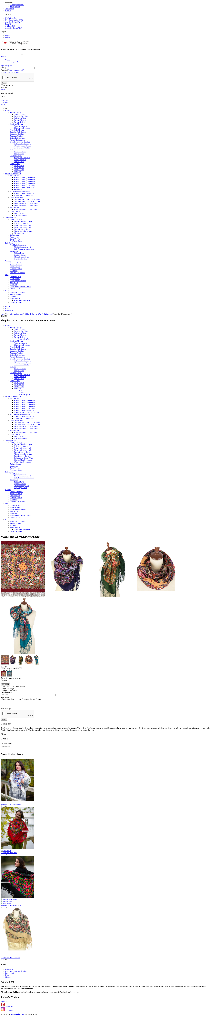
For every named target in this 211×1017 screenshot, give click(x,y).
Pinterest (9, 1006)
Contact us (9, 310)
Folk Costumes (15, 279)
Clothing (8, 110)
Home (3, 104)
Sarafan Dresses (19, 114)
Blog (7, 308)
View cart (4, 100)
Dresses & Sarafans (16, 263)
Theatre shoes (19, 154)
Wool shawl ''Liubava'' (9, 853)
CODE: (3, 668)
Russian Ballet (19, 162)
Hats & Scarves (15, 267)
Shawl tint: (4, 678)
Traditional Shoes (16, 302)
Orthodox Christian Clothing (20, 142)
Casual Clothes (15, 164)
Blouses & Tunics (16, 265)
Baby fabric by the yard (22, 456)
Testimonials (9, 9)
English (8, 35)
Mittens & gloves (24, 395)
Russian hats (14, 283)
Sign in (3, 66)
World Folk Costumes (17, 140)
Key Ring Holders (20, 259)
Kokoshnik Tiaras (20, 118)
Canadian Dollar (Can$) (13, 22)
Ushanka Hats (19, 170)
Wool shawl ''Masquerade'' (21, 537)
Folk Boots (13, 285)
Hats (20, 391)
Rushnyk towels (15, 235)
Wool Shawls (14, 176)
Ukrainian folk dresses (22, 128)
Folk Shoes (13, 271)
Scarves (21, 393)
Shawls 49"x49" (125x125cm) (24, 183)
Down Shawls (15, 211)
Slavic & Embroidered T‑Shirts (20, 287)
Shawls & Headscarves (13, 174)
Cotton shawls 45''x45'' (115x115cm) (27, 201)
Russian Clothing (16, 112)
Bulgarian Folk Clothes (18, 132)
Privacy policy (15, 7)
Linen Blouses (19, 168)
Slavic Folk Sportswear (22, 300)
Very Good (17, 699)
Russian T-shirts (19, 122)
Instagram (9, 1010)
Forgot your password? (16, 70)
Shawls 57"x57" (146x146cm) (24, 180)
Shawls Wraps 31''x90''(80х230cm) (26, 412)
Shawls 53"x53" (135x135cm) (24, 181)
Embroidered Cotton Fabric (23, 458)
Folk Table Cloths (16, 241)
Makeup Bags (19, 253)
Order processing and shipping (15, 971)
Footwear (13, 150)
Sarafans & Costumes (17, 293)
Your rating (5, 697)
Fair (33, 699)
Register (9, 66)
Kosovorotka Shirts (20, 116)
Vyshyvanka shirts (20, 126)
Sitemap (8, 977)
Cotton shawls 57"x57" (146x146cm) (27, 199)
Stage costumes (15, 298)
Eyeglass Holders (20, 255)
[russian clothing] (14, 45)
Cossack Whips (15, 289)
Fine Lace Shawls (20, 215)
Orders (7, 60)
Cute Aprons (14, 237)
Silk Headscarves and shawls (20, 191)
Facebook (4, 1001)
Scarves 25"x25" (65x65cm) (24, 195)
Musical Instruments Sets (22, 247)
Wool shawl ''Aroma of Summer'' (12, 804)
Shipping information (17, 5)
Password (4, 70)
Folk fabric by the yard (22, 223)
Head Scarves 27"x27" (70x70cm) (26, 205)
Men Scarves (14, 207)
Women (8, 261)
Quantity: (4, 680)
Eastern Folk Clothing (17, 138)
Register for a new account (10, 72)
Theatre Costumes (16, 156)
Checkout (4, 102)
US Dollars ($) (10, 18)
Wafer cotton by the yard (22, 462)
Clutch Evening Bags (21, 257)
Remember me (8, 85)
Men (6, 275)
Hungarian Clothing (17, 134)
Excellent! (6, 699)
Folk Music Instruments (18, 245)
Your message (6, 708)
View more (19, 189)
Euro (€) (8, 24)
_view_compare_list (12, 62)
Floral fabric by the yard (22, 225)
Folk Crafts (9, 243)
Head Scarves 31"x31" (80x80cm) (26, 203)
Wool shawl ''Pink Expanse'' (10, 958)
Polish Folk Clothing (17, 130)
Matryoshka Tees (24, 339)
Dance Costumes (20, 160)
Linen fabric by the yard (22, 227)
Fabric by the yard (16, 219)
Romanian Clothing (16, 136)
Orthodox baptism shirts (22, 144)
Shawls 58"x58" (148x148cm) (24, 178)
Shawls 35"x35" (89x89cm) (24, 187)
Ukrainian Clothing (16, 124)
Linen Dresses (19, 166)
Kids (7, 291)
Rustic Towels (15, 239)
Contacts (8, 11)
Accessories (14, 251)
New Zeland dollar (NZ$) (14, 20)
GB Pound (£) (10, 26)
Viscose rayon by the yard (23, 231)
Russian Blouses (19, 120)
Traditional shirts (15, 277)
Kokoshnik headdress (17, 273)
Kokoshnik (13, 296)
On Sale (8, 306)
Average (26, 699)
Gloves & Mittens (16, 269)
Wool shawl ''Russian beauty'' (11, 905)
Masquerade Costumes (22, 158)
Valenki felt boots (20, 152)
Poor (39, 699)
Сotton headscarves (16, 197)
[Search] (22, 54)
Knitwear (17, 172)
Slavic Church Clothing (22, 148)
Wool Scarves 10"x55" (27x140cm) (26, 209)
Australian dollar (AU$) (13, 28)
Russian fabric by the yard (23, 221)
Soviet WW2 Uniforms (18, 281)
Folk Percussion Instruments (24, 249)
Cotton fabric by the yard (22, 229)
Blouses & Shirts (15, 294)
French (7, 37)
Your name (4, 695)
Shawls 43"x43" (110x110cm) (24, 185)
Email (3, 68)
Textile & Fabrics (11, 217)
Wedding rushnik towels (22, 146)
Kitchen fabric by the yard (23, 460)
